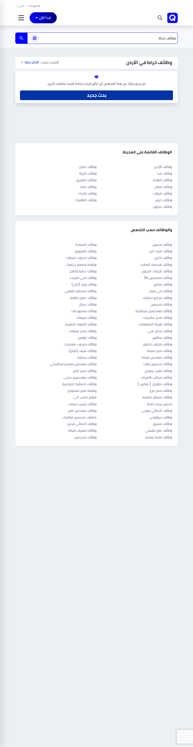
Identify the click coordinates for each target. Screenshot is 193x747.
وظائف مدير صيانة (159, 350)
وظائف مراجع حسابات (157, 297)
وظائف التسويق (85, 251)
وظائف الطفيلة (86, 200)
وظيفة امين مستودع (82, 390)
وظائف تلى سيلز (160, 291)
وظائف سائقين (162, 337)
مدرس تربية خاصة (159, 404)
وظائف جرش (163, 200)
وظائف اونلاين (87, 337)
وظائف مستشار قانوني (80, 291)
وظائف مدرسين (161, 304)
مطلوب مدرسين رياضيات (79, 417)
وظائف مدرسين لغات (157, 364)
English (34, 6)
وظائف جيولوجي (160, 417)
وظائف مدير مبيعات (82, 331)
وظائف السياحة (86, 244)
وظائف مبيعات (86, 317)
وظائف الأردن (163, 166)
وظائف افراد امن (160, 251)
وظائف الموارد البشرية (80, 324)
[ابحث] (21, 38)
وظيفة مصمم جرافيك (81, 264)
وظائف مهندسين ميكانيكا (154, 311)
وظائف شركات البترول (157, 271)
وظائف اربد (164, 173)
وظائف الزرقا (87, 173)
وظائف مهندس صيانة (157, 357)
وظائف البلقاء (162, 193)
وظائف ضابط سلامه (158, 437)
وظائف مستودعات (83, 311)
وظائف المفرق (86, 180)
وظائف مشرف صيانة (82, 430)
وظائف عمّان (87, 166)
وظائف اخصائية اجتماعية (79, 384)
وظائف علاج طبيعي (158, 430)
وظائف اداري (163, 257)
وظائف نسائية (86, 357)
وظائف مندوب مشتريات (80, 344)
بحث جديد (96, 95)
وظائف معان (163, 186)
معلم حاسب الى (85, 397)
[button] (159, 18)
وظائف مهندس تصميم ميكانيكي (73, 364)
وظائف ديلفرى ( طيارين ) (154, 384)
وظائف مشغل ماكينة (157, 397)
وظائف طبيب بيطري (158, 370)
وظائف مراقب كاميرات (156, 377)
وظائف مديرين (162, 244)
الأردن (21, 6)
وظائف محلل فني (160, 331)
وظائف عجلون (162, 206)
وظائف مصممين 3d (158, 277)
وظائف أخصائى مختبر (81, 423)
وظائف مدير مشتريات (157, 317)
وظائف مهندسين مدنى (80, 377)
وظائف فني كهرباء (83, 277)
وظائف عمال (87, 304)
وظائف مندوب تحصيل (157, 344)
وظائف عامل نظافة (83, 297)
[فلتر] (34, 38)
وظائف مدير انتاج (84, 370)
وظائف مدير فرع (161, 390)
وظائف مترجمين (85, 437)
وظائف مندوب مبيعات (81, 257)
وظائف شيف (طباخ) (82, 350)
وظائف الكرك (87, 193)
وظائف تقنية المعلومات (155, 324)
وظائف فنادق (162, 284)
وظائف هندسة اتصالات (156, 264)
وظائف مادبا (88, 186)
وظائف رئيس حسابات (82, 404)
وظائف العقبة (162, 180)
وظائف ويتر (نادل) (83, 284)
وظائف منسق (162, 423)
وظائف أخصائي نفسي (157, 410)
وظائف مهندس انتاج (82, 410)
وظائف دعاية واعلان (82, 271)
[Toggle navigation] (21, 17)
